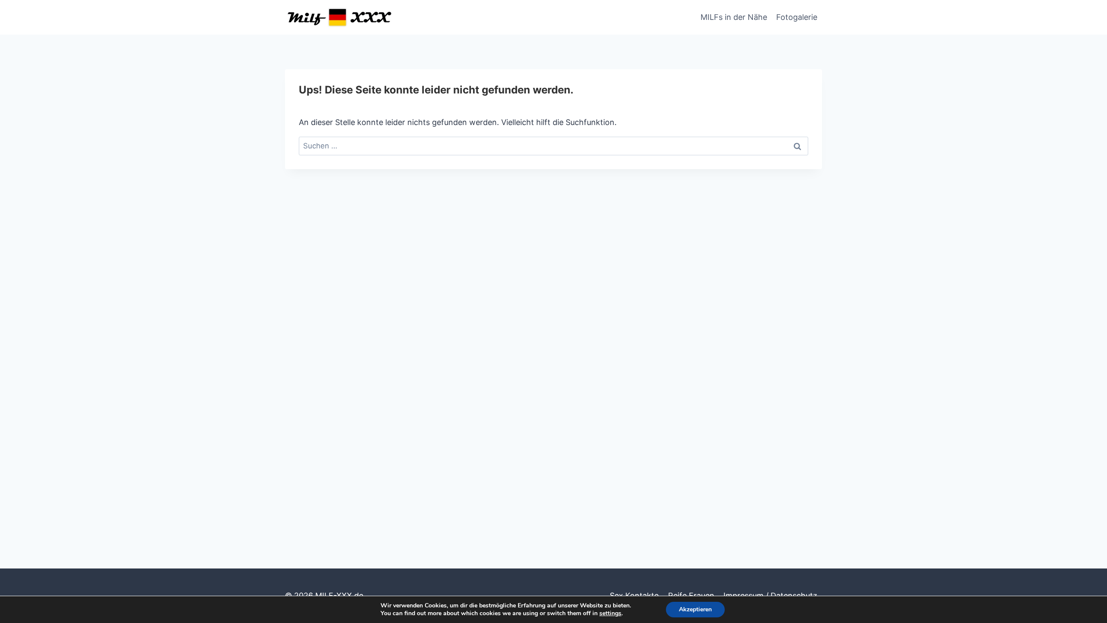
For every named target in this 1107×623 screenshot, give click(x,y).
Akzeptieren (695, 609)
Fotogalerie (796, 17)
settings (610, 613)
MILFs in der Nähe (734, 17)
